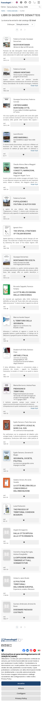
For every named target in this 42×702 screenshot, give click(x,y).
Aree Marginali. (20, 137)
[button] (16, 2)
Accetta (21, 683)
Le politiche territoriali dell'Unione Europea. (23, 584)
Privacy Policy (21, 698)
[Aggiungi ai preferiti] (24, 59)
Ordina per (11, 24)
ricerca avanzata (12, 11)
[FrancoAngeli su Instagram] (8, 646)
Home (3, 11)
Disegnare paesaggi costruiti (22, 611)
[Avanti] (25, 30)
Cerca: (3, 7)
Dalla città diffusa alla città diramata (23, 534)
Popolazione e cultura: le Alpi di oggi (24, 203)
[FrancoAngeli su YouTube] (10, 646)
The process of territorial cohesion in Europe (23, 512)
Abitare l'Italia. (20, 355)
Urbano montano (21, 72)
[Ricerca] (40, 7)
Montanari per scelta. (24, 260)
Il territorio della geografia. (22, 322)
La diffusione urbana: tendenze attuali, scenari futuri (23, 560)
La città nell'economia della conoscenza (24, 293)
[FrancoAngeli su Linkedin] (5, 646)
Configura (21, 693)
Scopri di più (34, 85)
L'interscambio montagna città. (21, 106)
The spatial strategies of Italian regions (24, 232)
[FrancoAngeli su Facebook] (2, 646)
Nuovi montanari (21, 45)
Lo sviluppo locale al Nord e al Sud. (24, 426)
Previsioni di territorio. (19, 390)
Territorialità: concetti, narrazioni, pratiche (23, 170)
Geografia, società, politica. (22, 459)
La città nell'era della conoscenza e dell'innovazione (24, 488)
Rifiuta (21, 688)
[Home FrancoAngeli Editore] (7, 2)
